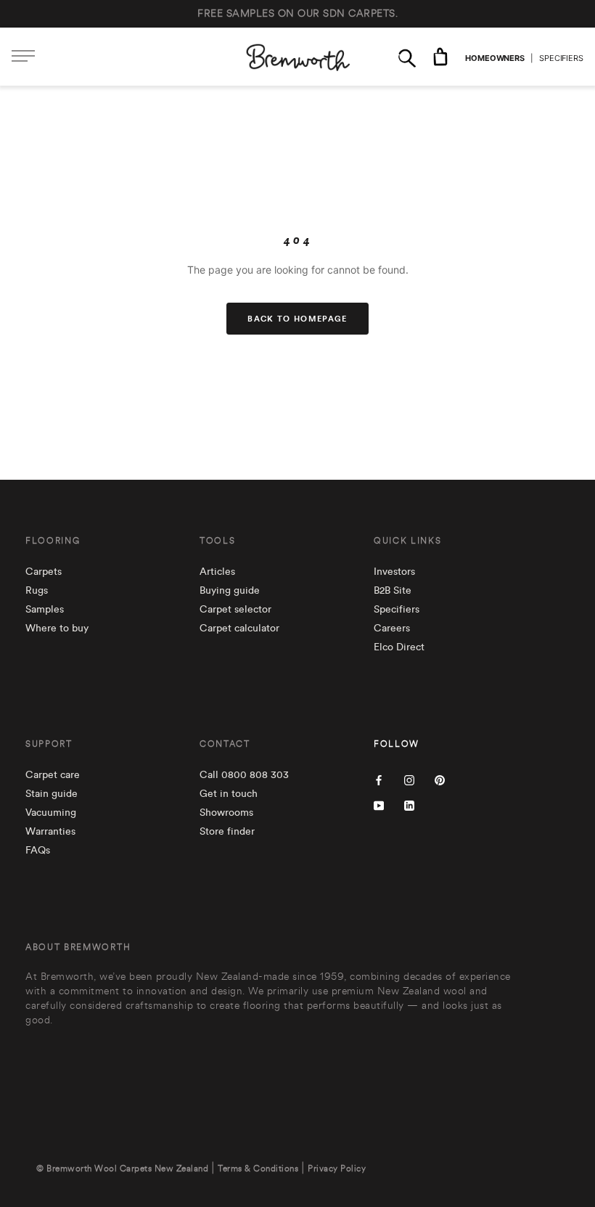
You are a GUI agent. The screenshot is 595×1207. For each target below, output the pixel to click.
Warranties (50, 832)
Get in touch (229, 794)
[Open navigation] (23, 56)
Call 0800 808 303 (244, 775)
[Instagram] (409, 779)
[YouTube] (379, 804)
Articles (217, 572)
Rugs (36, 591)
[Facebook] (379, 779)
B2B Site (392, 591)
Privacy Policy (337, 1169)
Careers (392, 628)
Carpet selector (235, 610)
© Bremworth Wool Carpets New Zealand (122, 1169)
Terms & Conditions (258, 1169)
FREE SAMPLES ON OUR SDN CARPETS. (297, 14)
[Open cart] (440, 56)
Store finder (227, 832)
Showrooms (226, 813)
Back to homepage (297, 319)
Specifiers (396, 610)
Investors (394, 572)
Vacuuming (50, 813)
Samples (44, 610)
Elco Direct (399, 647)
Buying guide (230, 591)
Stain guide (51, 794)
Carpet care (52, 775)
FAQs (37, 851)
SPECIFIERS (561, 58)
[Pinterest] (440, 779)
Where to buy (57, 628)
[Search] (407, 56)
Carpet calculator (239, 628)
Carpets (43, 572)
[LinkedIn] (409, 804)
